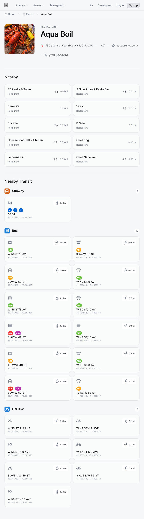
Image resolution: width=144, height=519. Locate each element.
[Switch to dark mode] (91, 5)
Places (20, 5)
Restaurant (49, 26)
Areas (37, 5)
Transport (56, 5)
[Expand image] (30, 50)
